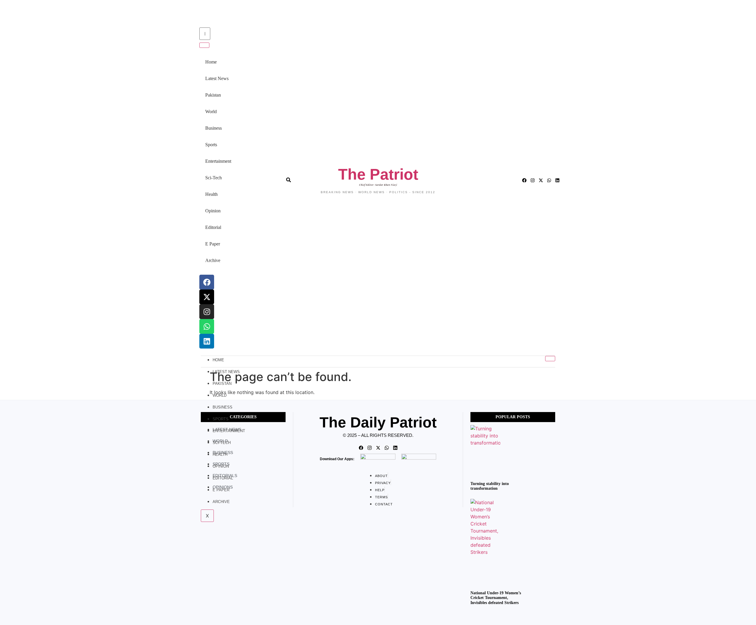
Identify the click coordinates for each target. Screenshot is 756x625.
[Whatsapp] (206, 326)
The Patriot (378, 174)
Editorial (213, 227)
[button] (198, 14)
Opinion (213, 210)
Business (213, 128)
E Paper (212, 243)
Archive (212, 260)
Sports (211, 144)
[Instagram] (206, 311)
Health (211, 194)
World (211, 111)
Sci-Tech (213, 177)
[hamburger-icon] (550, 358)
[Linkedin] (206, 341)
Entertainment (218, 161)
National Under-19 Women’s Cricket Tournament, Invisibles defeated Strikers (495, 598)
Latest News (217, 78)
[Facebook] (206, 282)
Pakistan (213, 94)
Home (211, 61)
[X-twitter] (206, 296)
